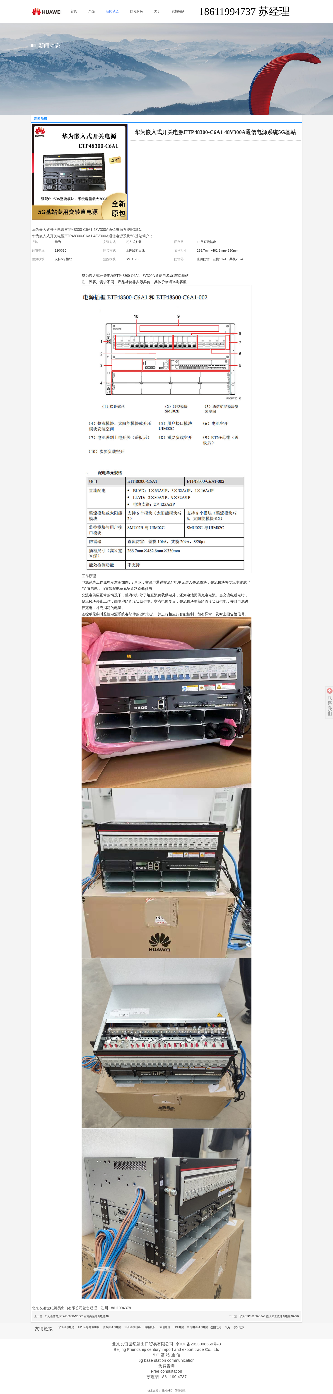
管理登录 (180, 1390)
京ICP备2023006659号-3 (198, 1344)
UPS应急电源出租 (89, 1327)
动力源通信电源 (112, 1327)
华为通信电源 (66, 1327)
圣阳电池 (215, 1327)
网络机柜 (150, 1327)
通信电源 (164, 1327)
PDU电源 (179, 1327)
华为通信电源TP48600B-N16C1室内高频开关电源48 (77, 1316)
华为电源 (238, 1327)
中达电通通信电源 (198, 1327)
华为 (227, 1327)
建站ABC (167, 1390)
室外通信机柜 (133, 1327)
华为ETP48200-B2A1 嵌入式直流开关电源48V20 (269, 1316)
